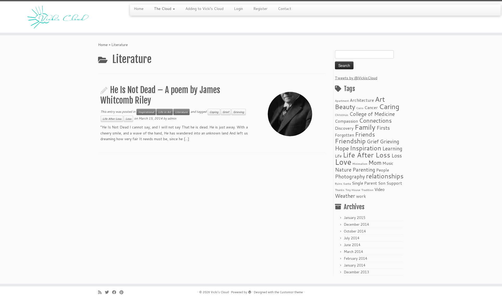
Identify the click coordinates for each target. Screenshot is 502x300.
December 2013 (356, 272)
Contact (284, 8)
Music (388, 163)
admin (172, 118)
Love (343, 161)
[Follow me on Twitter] (108, 292)
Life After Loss (111, 119)
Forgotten (344, 135)
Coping (213, 112)
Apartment (342, 101)
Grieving (238, 112)
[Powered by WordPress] (250, 291)
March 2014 (353, 251)
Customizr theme (291, 292)
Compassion (346, 121)
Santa (347, 183)
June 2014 (352, 244)
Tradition (367, 190)
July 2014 (351, 238)
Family (365, 127)
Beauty (345, 106)
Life (338, 156)
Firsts (383, 127)
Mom (374, 163)
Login (238, 8)
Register (260, 8)
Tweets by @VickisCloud (356, 78)
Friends (365, 134)
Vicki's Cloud (220, 292)
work (361, 196)
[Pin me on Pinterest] (123, 292)
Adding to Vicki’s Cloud (204, 8)
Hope (342, 148)
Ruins (338, 183)
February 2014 (355, 258)
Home (139, 8)
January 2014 (354, 265)
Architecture (362, 100)
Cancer (371, 107)
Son (381, 183)
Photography (350, 176)
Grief (226, 112)
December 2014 (356, 224)
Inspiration (365, 147)
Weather (345, 195)
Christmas (341, 115)
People (382, 170)
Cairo (359, 108)
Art (380, 99)
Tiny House (352, 190)
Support (394, 183)
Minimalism (359, 164)
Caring (389, 106)
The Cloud (163, 8)
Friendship (350, 140)
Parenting (363, 169)
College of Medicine (372, 113)
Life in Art (164, 112)
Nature (343, 169)
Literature (181, 112)
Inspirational (146, 112)
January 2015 (354, 217)
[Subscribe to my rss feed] (101, 292)
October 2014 (355, 231)
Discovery (344, 128)
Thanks (339, 190)
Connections (375, 120)
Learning (392, 148)
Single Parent (364, 183)
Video (379, 189)
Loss (128, 119)
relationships (384, 175)
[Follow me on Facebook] (115, 292)
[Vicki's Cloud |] (58, 17)
